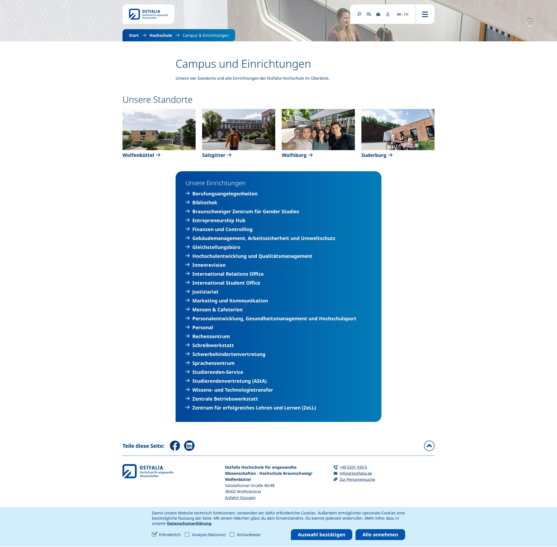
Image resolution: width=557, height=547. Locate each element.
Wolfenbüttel (138, 155)
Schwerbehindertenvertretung (228, 354)
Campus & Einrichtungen (206, 35)
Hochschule (160, 35)
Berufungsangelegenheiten (225, 193)
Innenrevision (209, 265)
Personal (202, 327)
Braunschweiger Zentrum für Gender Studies (245, 211)
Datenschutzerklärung (189, 523)
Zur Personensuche (357, 479)
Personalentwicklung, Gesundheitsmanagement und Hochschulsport (274, 318)
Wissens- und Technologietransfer (232, 390)
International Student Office (226, 283)
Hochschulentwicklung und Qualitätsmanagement (252, 256)
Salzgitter (213, 155)
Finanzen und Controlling (222, 229)
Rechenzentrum (211, 336)
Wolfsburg (294, 155)
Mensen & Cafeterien (217, 309)
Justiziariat (205, 292)
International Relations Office (228, 274)
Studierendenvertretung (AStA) (229, 381)
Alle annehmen (380, 534)
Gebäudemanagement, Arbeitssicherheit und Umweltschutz (263, 238)
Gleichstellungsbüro (216, 247)
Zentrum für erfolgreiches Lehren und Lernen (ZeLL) (254, 407)
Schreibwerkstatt (213, 345)
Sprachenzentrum (213, 363)
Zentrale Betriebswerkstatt (225, 399)
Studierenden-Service (217, 372)
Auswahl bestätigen (321, 534)
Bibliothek (204, 202)
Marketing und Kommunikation (230, 300)
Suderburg (373, 155)
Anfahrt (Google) (240, 497)
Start (134, 35)
